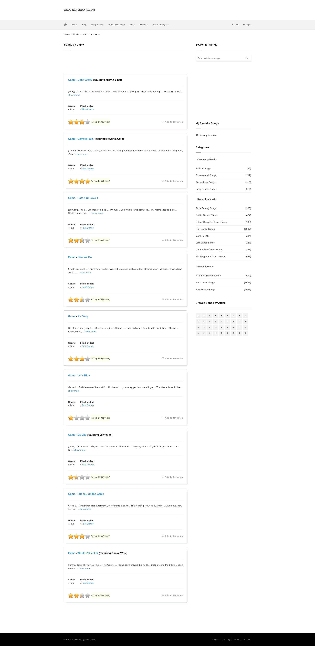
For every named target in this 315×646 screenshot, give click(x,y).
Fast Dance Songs (223, 282)
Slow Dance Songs (223, 289)
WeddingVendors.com (79, 9)
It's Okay (82, 316)
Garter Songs (223, 235)
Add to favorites (174, 122)
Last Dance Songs (223, 242)
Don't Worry (84, 79)
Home (74, 24)
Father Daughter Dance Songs (223, 222)
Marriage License (116, 24)
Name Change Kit (161, 24)
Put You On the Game (90, 494)
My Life (81, 434)
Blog (84, 24)
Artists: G (87, 34)
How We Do (84, 257)
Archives (216, 639)
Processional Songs (223, 175)
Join (236, 24)
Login (248, 24)
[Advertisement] (125, 62)
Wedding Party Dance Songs (223, 256)
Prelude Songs (223, 168)
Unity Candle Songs (223, 189)
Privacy (227, 639)
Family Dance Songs (223, 215)
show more (74, 95)
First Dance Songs (223, 229)
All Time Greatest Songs (223, 275)
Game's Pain (85, 138)
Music (132, 24)
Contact (246, 639)
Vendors (144, 24)
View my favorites (208, 135)
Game (71, 79)
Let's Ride (83, 375)
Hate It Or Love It (87, 198)
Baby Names (97, 24)
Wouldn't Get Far (87, 553)
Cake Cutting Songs (223, 208)
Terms (236, 639)
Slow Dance (88, 109)
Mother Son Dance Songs (223, 249)
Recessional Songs (223, 182)
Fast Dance (88, 168)
